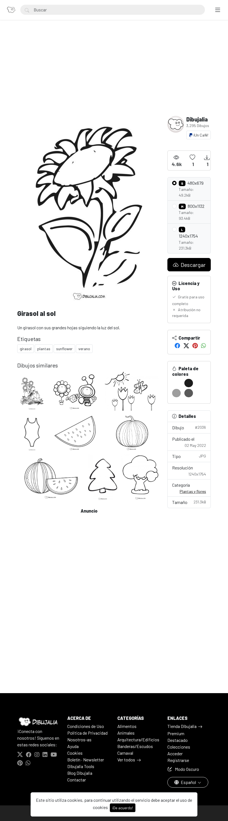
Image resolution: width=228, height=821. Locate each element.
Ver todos (126, 759)
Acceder (175, 753)
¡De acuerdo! (122, 807)
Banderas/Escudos (135, 746)
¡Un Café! (200, 135)
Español (188, 782)
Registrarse (178, 760)
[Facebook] (177, 345)
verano (84, 348)
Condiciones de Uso (85, 726)
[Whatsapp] (203, 345)
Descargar (192, 264)
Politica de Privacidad (87, 732)
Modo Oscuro (186, 769)
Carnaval (125, 753)
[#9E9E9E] (176, 393)
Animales (126, 732)
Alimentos (127, 726)
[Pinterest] (195, 345)
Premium (175, 733)
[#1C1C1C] (188, 383)
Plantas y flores (193, 491)
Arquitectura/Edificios (138, 739)
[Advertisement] (114, 74)
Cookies (75, 753)
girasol (25, 348)
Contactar (76, 779)
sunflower (64, 348)
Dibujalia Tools (80, 766)
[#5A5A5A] (188, 393)
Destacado (177, 740)
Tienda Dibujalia (182, 726)
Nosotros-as (79, 739)
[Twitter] (186, 345)
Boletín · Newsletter (85, 759)
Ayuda (73, 746)
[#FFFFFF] (176, 383)
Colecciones (178, 746)
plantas (43, 348)
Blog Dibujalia (79, 773)
